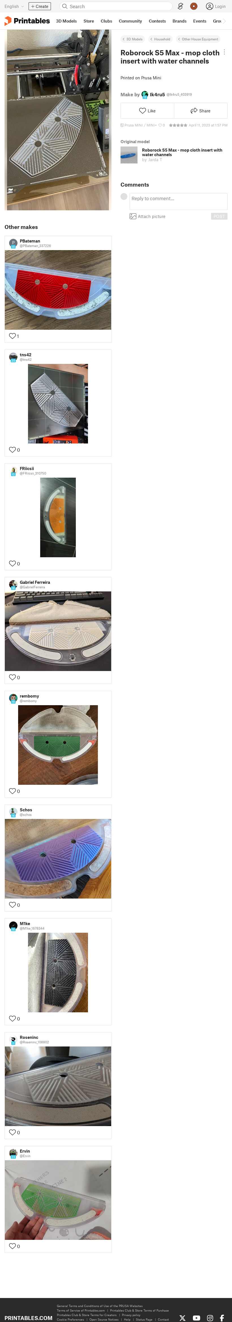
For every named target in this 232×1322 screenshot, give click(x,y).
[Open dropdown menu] (224, 52)
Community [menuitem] (130, 20)
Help (127, 1319)
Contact (163, 1319)
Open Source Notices (104, 1319)
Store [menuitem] (88, 20)
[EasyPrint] (180, 6)
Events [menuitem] (199, 20)
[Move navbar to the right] (224, 20)
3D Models (134, 39)
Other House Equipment (200, 39)
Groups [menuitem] (220, 20)
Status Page (144, 1319)
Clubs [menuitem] (106, 20)
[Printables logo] (27, 21)
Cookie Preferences (70, 1319)
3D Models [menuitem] (66, 20)
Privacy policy (131, 1315)
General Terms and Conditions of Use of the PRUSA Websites (100, 1306)
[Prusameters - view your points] (193, 6)
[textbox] (178, 201)
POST (219, 216)
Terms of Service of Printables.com (81, 1310)
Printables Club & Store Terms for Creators (87, 1315)
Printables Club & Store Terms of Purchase (139, 1310)
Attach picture (152, 216)
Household (162, 39)
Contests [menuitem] (157, 20)
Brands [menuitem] (179, 20)
